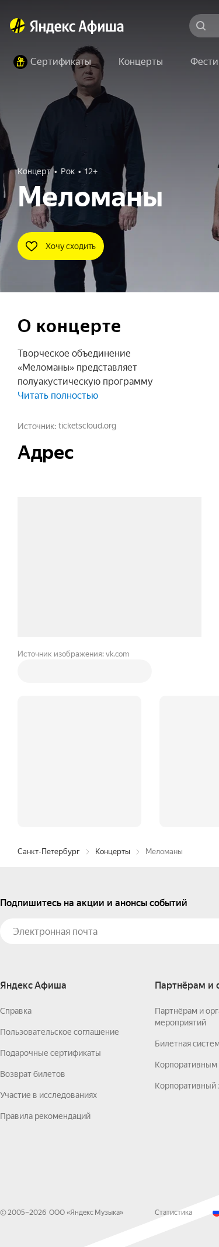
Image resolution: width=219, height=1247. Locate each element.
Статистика (173, 1212)
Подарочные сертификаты (50, 1053)
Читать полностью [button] (58, 395)
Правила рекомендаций (45, 1116)
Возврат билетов (32, 1074)
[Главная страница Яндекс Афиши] (17, 25)
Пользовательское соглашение (59, 1032)
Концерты (112, 851)
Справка (16, 1010)
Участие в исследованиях (48, 1095)
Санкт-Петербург (49, 851)
